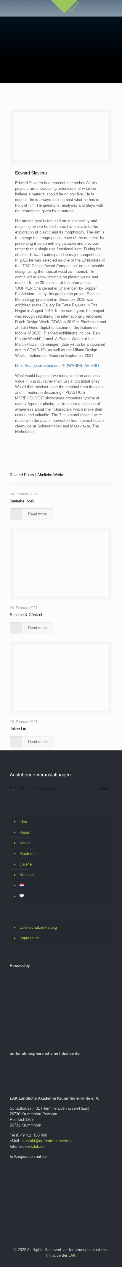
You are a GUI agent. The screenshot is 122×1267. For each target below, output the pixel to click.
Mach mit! (28, 853)
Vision (25, 832)
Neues (25, 843)
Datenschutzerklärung (38, 927)
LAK (72, 1255)
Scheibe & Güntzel (26, 615)
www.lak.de (34, 1146)
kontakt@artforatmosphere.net (49, 1141)
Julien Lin (18, 728)
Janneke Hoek (22, 501)
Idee (23, 821)
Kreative (27, 875)
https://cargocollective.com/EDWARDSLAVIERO (57, 365)
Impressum (29, 938)
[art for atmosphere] (67, 31)
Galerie (26, 864)
